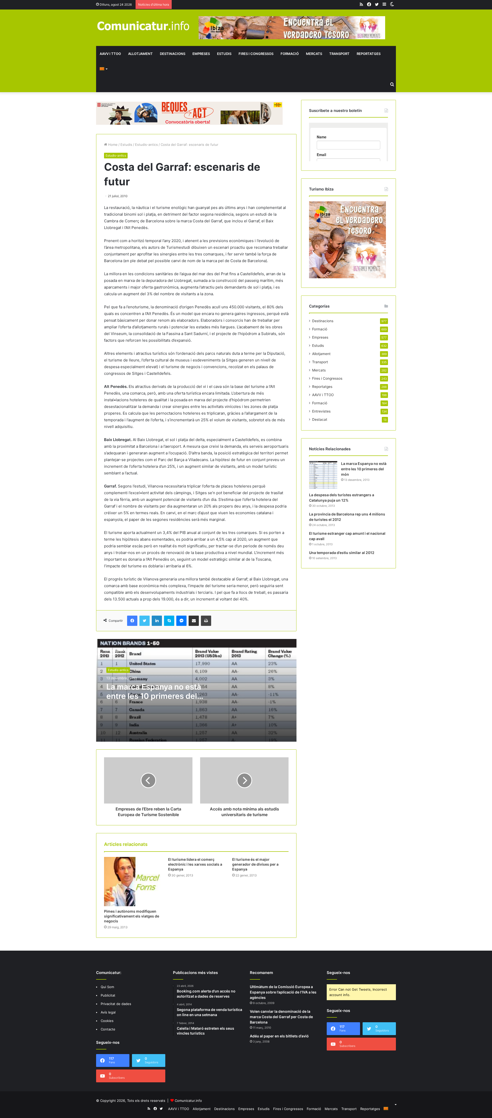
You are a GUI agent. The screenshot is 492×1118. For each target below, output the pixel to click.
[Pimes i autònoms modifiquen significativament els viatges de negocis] (132, 881)
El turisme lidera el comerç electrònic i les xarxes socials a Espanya (195, 864)
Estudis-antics (146, 144)
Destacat (319, 419)
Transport (339, 54)
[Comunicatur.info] (143, 25)
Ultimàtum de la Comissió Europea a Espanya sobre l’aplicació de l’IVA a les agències (283, 992)
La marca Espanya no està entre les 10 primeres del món (153, 696)
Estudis (224, 54)
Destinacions (172, 54)
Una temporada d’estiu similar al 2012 (341, 552)
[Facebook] (132, 621)
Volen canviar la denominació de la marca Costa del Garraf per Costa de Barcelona (281, 1016)
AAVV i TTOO (110, 54)
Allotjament (140, 54)
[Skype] (169, 621)
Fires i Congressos (256, 54)
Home (112, 144)
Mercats (314, 54)
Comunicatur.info (188, 1100)
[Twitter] (144, 621)
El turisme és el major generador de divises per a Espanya (255, 864)
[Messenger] (181, 621)
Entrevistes (321, 411)
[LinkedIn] (157, 621)
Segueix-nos (338, 972)
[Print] (206, 621)
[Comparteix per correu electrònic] (194, 621)
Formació (290, 54)
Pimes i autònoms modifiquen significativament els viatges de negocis (131, 916)
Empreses (201, 54)
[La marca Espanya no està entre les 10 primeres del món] (323, 475)
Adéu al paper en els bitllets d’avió (279, 1036)
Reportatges (369, 54)
